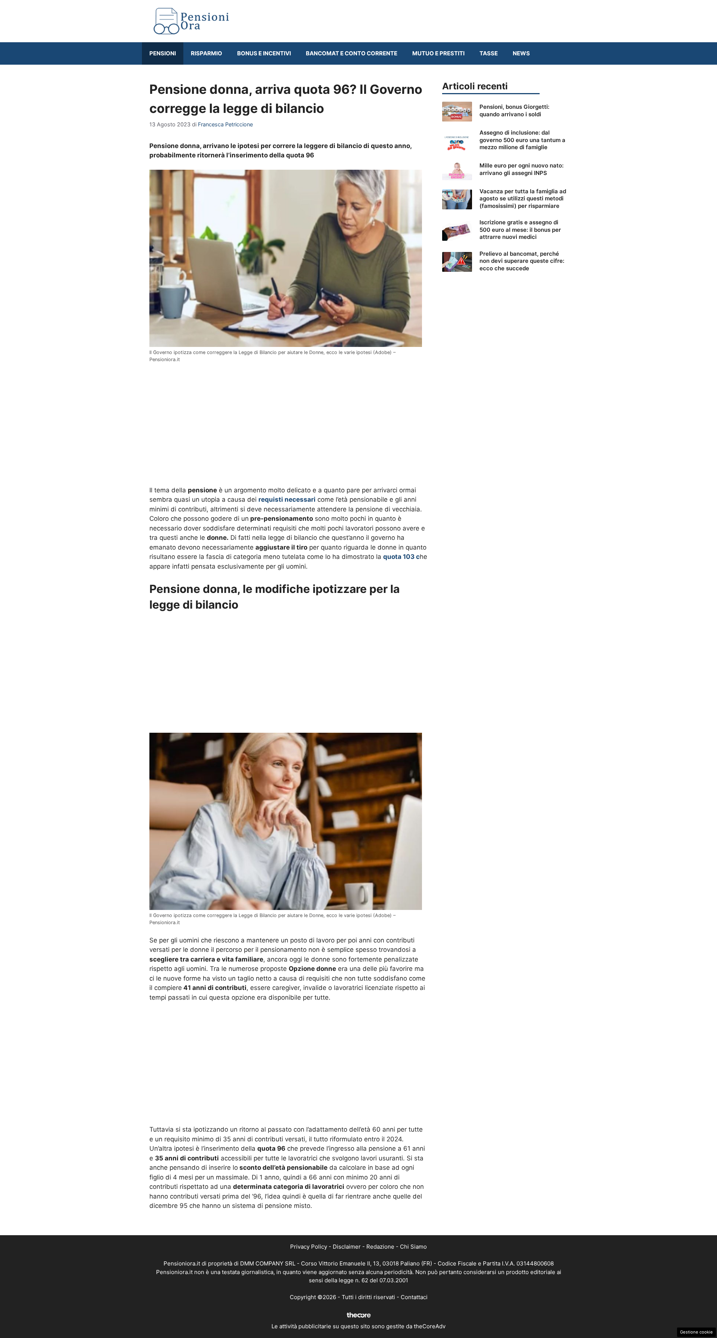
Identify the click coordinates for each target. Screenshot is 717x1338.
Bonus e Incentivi (264, 53)
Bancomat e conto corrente (351, 53)
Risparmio (206, 53)
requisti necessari (287, 499)
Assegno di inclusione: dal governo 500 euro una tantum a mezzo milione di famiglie (522, 140)
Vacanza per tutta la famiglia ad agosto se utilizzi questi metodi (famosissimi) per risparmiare (522, 198)
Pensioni (162, 53)
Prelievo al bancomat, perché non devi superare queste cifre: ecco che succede (521, 261)
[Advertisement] (288, 424)
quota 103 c (401, 556)
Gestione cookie (696, 1332)
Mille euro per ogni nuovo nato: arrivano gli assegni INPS (521, 169)
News (521, 53)
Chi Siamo (413, 1246)
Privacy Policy (308, 1246)
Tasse (488, 53)
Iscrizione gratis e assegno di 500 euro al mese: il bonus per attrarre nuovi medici (520, 229)
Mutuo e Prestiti (438, 53)
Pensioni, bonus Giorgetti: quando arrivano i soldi (514, 110)
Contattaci (414, 1297)
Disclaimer (347, 1246)
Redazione (380, 1246)
